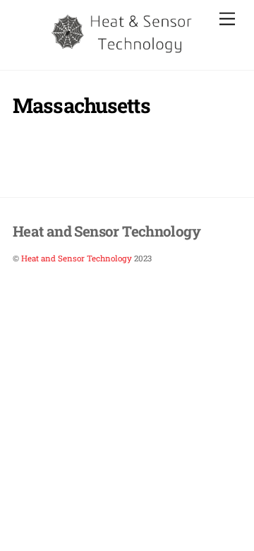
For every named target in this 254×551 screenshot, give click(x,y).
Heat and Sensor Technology (76, 258)
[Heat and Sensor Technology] (123, 51)
